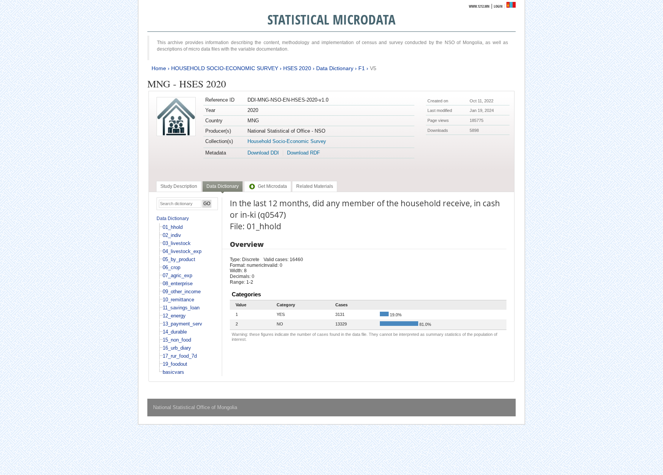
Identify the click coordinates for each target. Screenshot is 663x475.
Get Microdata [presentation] (272, 186)
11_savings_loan (181, 308)
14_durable (175, 332)
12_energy (174, 316)
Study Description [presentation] (178, 186)
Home (159, 68)
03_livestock (177, 243)
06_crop (171, 267)
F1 (361, 68)
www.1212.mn (479, 6)
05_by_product (179, 259)
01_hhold (173, 227)
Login (498, 6)
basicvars (173, 372)
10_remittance (178, 299)
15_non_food (177, 340)
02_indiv (172, 235)
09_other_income (182, 291)
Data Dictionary (334, 68)
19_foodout (175, 364)
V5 (373, 68)
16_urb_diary (177, 348)
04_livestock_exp (182, 251)
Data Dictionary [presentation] (222, 186)
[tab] (178, 186)
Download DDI (263, 153)
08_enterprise (178, 283)
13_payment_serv (182, 324)
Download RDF (303, 153)
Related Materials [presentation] (314, 186)
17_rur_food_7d (180, 356)
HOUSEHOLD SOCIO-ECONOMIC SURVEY (224, 68)
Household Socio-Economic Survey (286, 141)
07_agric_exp (177, 275)
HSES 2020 (297, 68)
